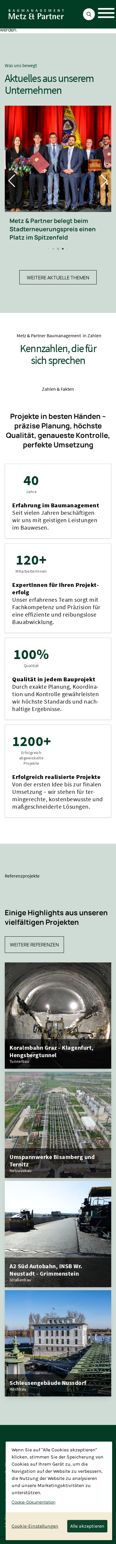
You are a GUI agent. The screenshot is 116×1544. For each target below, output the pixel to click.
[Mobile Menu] (103, 14)
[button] (48, 248)
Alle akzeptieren (87, 1526)
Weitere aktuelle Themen (58, 277)
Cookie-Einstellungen (35, 1526)
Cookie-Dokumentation (33, 1502)
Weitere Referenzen (34, 944)
